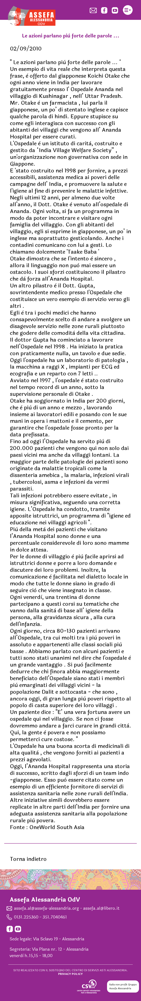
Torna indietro (28, 859)
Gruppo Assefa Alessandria (123, 986)
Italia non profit (118, 984)
